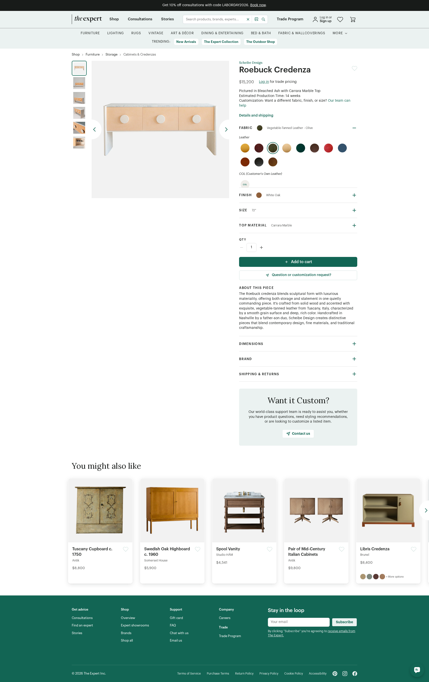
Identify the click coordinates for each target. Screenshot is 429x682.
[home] (87, 19)
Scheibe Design (250, 63)
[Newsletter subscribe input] (299, 622)
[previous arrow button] (97, 129)
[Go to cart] (352, 19)
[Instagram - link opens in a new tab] (344, 673)
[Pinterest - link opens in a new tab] (334, 673)
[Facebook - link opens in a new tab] (354, 673)
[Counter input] (298, 247)
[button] (340, 19)
